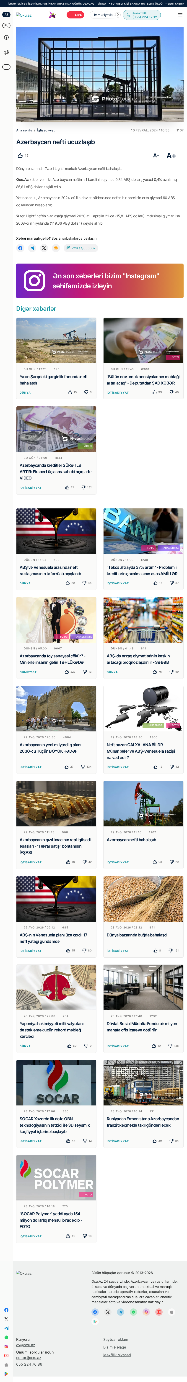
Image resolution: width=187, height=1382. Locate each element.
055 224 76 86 (29, 1364)
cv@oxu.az (25, 1345)
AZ (6, 14)
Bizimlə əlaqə (114, 1347)
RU (6, 25)
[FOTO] (143, 340)
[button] (118, 15)
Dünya (25, 392)
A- (156, 155)
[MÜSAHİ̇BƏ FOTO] (143, 708)
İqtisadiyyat (118, 392)
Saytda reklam (115, 1339)
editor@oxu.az (28, 1357)
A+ (171, 155)
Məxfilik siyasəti (117, 1355)
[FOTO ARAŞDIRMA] (143, 530)
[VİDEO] (56, 429)
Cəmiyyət (28, 672)
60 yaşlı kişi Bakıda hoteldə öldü (100, 3)
